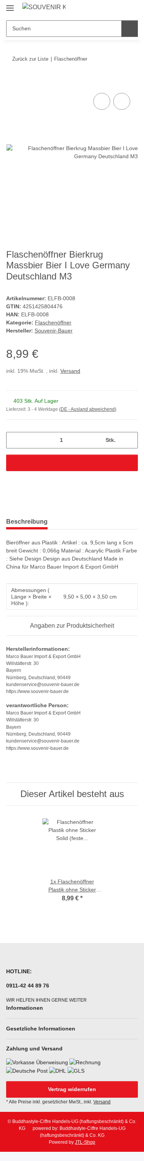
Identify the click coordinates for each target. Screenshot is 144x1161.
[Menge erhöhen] (129, 440)
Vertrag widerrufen (72, 1089)
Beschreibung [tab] (27, 521)
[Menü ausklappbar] (10, 5)
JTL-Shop (85, 1142)
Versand (70, 371)
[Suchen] (129, 28)
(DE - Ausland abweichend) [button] (87, 409)
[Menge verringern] (15, 440)
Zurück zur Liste (30, 59)
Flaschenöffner (53, 322)
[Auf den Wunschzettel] (121, 101)
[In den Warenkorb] (12, 82)
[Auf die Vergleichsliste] (101, 101)
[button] (107, 8)
